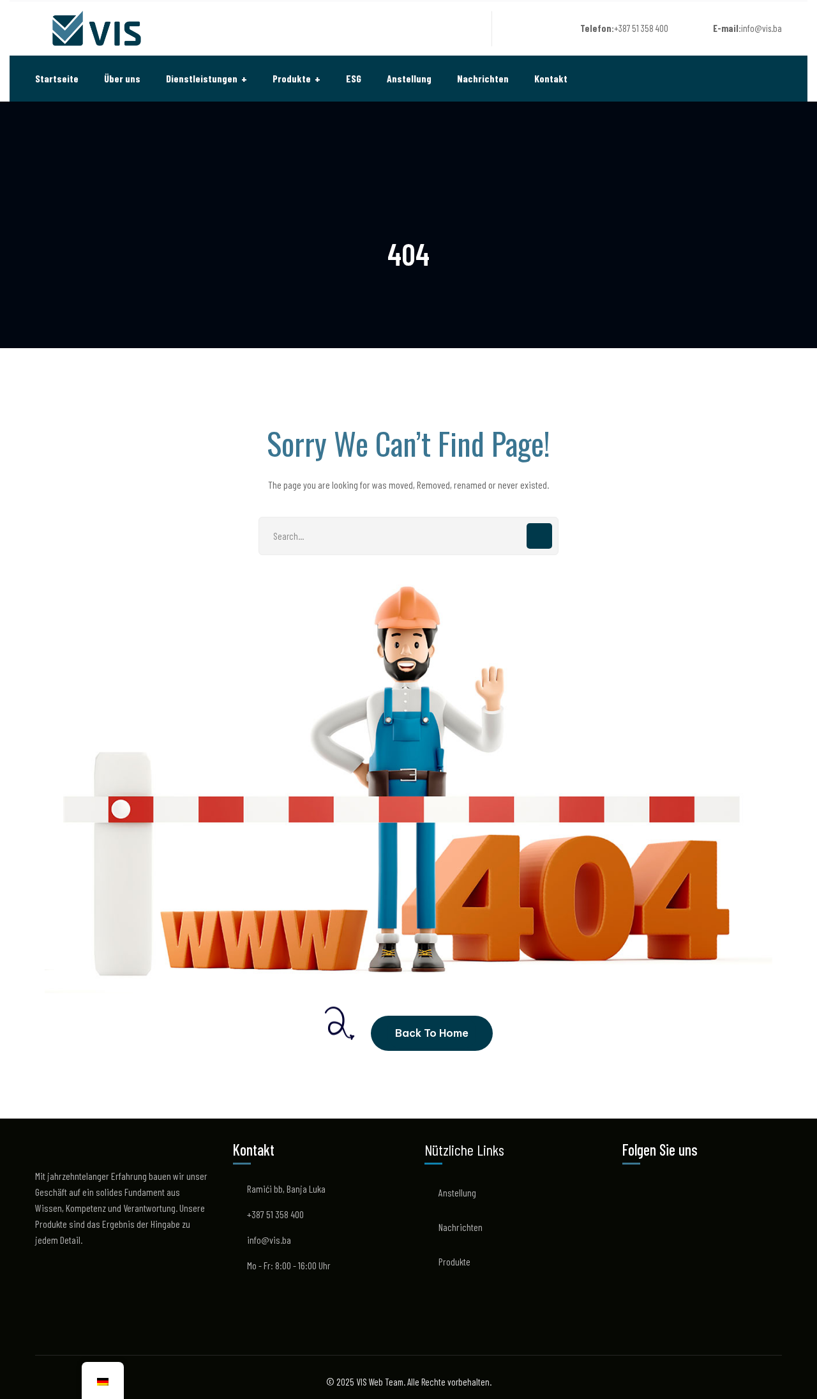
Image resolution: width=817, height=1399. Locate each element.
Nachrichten (460, 1227)
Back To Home (431, 1033)
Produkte (454, 1261)
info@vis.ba (269, 1240)
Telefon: (597, 28)
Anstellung (457, 1192)
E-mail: (727, 28)
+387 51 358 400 (275, 1214)
